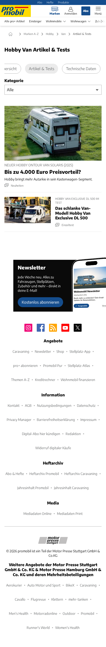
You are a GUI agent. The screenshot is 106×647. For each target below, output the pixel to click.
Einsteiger (35, 21)
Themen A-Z (20, 380)
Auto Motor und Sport (43, 585)
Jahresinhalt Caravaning (71, 488)
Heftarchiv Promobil (44, 473)
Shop (60, 351)
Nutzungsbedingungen (54, 405)
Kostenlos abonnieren (40, 302)
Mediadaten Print (70, 513)
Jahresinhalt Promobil (33, 488)
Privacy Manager (19, 419)
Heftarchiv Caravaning (80, 473)
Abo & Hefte (14, 473)
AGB (28, 405)
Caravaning (21, 351)
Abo (39, 2)
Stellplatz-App (80, 351)
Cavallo (20, 599)
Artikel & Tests (41, 68)
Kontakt (13, 405)
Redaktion (73, 434)
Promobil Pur (52, 365)
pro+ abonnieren (25, 365)
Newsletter (43, 351)
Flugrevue (38, 599)
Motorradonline (45, 613)
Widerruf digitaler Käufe (53, 448)
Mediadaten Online (37, 513)
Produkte (63, 2)
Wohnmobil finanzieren (78, 380)
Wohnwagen (78, 21)
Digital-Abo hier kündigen (41, 434)
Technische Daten (81, 68)
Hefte (50, 2)
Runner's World (38, 627)
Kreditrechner (45, 380)
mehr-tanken (78, 599)
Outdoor (69, 613)
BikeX (70, 585)
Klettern (57, 599)
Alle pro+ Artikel (14, 21)
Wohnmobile (54, 21)
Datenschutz (86, 405)
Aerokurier (14, 585)
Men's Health (18, 613)
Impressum (88, 419)
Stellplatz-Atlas (79, 365)
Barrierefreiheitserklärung (56, 419)
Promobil (87, 613)
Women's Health (67, 627)
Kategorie (13, 80)
